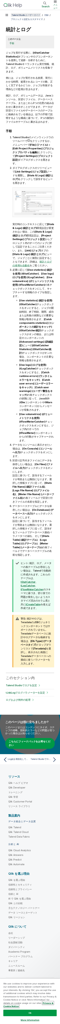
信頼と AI (13, 893)
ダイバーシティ (16, 947)
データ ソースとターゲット (22, 912)
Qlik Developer (16, 787)
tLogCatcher (28, 585)
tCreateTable (33, 604)
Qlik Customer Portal (20, 801)
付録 (46, 15)
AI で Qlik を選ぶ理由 (19, 898)
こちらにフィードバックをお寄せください (29, 743)
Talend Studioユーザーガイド (26, 15)
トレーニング (15, 792)
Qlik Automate (16, 864)
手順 (12, 43)
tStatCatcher (28, 582)
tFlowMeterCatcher (32, 589)
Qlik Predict (15, 859)
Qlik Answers (15, 855)
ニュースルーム (16, 965)
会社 (10, 933)
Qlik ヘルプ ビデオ (18, 782)
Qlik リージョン (16, 917)
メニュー (55, 6)
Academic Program (19, 951)
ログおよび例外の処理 (18, 699)
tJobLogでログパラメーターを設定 (25, 692)
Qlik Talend (14, 827)
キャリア (13, 961)
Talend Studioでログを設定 (21, 685)
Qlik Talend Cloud (18, 832)
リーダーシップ (16, 937)
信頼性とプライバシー (20, 889)
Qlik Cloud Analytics (19, 850)
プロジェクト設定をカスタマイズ (27, 19)
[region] (30, 1001)
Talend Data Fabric (19, 836)
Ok (30, 1013)
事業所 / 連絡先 (16, 970)
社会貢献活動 (15, 942)
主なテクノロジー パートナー (24, 907)
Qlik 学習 (13, 796)
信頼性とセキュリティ (20, 884)
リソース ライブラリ (19, 806)
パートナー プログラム (20, 956)
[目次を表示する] (6, 15)
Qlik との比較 (15, 903)
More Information (30, 1020)
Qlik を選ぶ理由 (16, 879)
